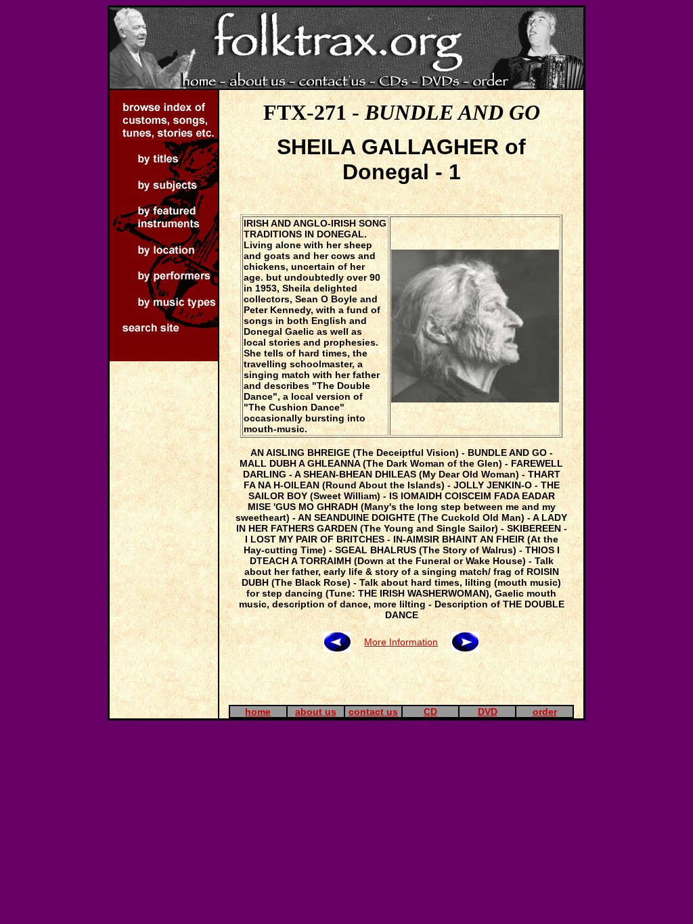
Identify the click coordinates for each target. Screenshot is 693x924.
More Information (401, 642)
